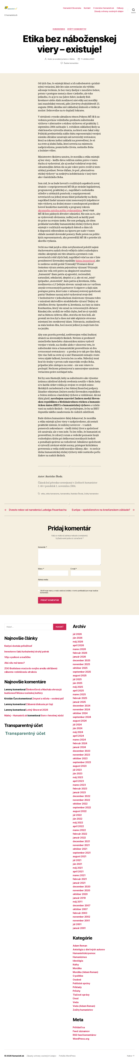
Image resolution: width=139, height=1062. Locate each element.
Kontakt (87, 8)
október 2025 (80, 668)
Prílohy (76, 991)
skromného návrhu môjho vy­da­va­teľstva (60, 210)
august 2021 (79, 856)
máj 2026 (78, 641)
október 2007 (80, 909)
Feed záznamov (81, 1031)
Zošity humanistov (76, 29)
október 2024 (80, 713)
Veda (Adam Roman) (84, 1006)
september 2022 (82, 807)
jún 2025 (77, 683)
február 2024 (80, 743)
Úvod (76, 998)
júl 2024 (77, 724)
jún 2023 (77, 773)
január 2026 (79, 656)
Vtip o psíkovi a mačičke (17, 657)
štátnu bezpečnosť (85, 260)
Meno (41, 569)
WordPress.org (81, 1038)
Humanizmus (59, 29)
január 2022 (79, 837)
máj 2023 (78, 777)
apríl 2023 (78, 781)
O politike (78, 975)
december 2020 (81, 886)
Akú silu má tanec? (14, 662)
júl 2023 (77, 769)
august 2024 (80, 720)
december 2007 (81, 905)
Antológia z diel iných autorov (89, 949)
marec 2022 (79, 830)
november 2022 (81, 800)
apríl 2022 (78, 826)
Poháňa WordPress (67, 1056)
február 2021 (80, 879)
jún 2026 (77, 637)
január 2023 (79, 792)
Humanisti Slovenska (72, 8)
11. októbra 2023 (87, 59)
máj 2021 (78, 867)
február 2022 (80, 833)
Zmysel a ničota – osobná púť (48, 698)
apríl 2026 (78, 645)
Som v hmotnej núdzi (52, 715)
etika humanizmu (52, 494)
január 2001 (79, 928)
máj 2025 (78, 687)
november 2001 (81, 920)
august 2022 (80, 811)
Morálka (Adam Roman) (85, 972)
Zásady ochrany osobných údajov (108, 11)
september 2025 (82, 671)
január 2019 (79, 898)
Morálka (77, 968)
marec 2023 (79, 785)
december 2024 (81, 705)
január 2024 (79, 747)
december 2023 (81, 751)
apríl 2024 (78, 735)
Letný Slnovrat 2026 (37, 709)
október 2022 (80, 803)
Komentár (42, 547)
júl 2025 (77, 679)
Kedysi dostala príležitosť (18, 646)
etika (43, 494)
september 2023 (82, 762)
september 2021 (82, 852)
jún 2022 (77, 818)
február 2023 (80, 788)
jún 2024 (77, 728)
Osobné (77, 979)
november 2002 (81, 916)
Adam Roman (80, 945)
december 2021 (81, 841)
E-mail (74, 569)
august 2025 (80, 675)
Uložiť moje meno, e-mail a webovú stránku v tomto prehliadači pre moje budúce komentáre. (69, 592)
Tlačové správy (81, 994)
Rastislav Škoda (77, 494)
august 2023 (80, 766)
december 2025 (81, 660)
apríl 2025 (78, 690)
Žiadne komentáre (71, 63)
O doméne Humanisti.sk (103, 8)
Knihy (76, 964)
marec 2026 (79, 649)
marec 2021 (79, 875)
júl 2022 (77, 815)
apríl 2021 (78, 871)
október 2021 (80, 849)
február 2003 (80, 913)
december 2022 (81, 796)
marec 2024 (79, 739)
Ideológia (78, 960)
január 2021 (79, 883)
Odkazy (120, 8)
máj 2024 (78, 732)
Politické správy (81, 983)
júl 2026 (77, 634)
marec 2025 (79, 694)
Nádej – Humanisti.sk (15, 715)
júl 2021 (77, 860)
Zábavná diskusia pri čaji (39, 704)
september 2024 (82, 717)
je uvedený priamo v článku (64, 59)
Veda (76, 1002)
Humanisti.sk (18, 1056)
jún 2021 (77, 864)
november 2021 (81, 845)
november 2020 (81, 890)
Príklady (77, 987)
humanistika (65, 494)
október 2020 (80, 894)
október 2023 (80, 758)
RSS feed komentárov (84, 1035)
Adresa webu (43, 579)
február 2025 (80, 698)
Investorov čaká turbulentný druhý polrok (26, 651)
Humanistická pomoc (84, 953)
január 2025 (79, 702)
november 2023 (81, 754)
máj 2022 (78, 822)
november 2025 (81, 664)
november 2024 (81, 709)
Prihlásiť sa (79, 1027)
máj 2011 (78, 901)
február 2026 (80, 653)
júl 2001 (77, 924)
